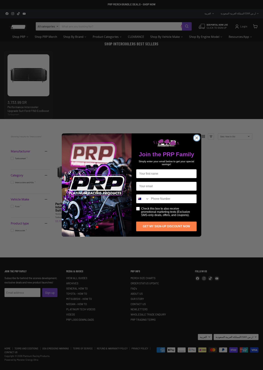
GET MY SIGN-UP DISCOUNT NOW (166, 226)
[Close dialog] (197, 138)
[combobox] (142, 199)
